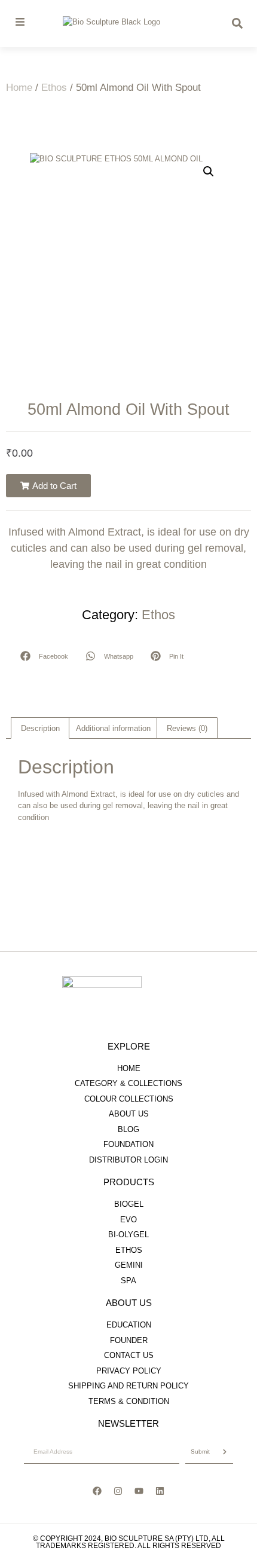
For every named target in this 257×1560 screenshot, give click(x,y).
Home (19, 87)
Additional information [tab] (113, 728)
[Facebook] (97, 1491)
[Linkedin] (160, 1491)
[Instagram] (118, 1491)
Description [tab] (40, 728)
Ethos (54, 87)
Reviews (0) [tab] (187, 728)
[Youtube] (139, 1491)
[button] (208, 171)
